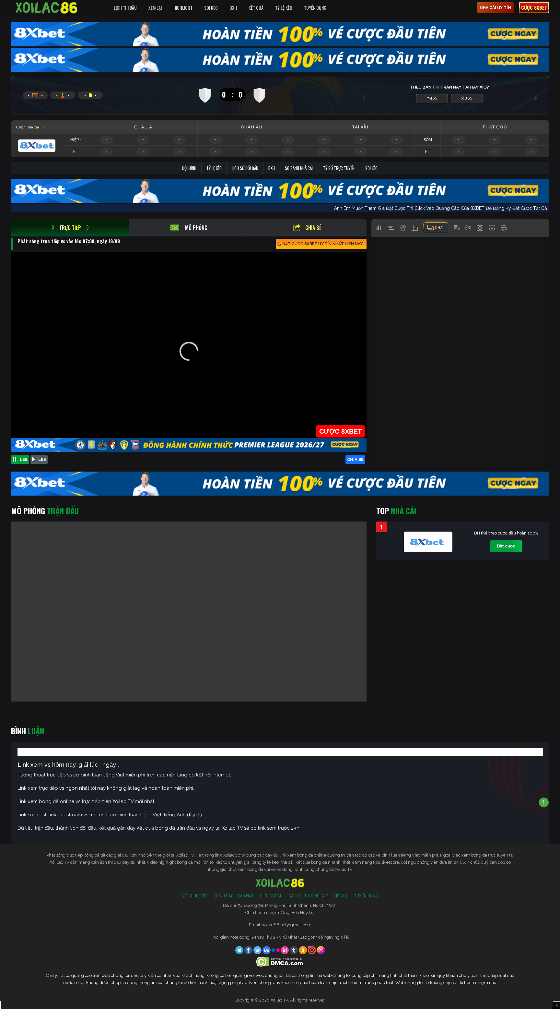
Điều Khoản (271, 895)
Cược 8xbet (534, 7)
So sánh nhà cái (299, 168)
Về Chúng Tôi (195, 895)
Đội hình (189, 168)
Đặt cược (506, 546)
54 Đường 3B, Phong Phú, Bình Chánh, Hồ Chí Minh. (287, 905)
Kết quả (256, 7)
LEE (24, 459)
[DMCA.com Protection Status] (280, 961)
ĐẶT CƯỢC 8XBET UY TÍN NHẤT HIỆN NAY (322, 244)
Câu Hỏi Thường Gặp (308, 895)
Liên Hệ (341, 895)
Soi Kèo (211, 7)
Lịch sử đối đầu (245, 168)
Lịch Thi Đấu (125, 7)
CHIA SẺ (355, 459)
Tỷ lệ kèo (214, 168)
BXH (233, 7)
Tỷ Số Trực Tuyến (339, 168)
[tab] (70, 227)
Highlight (182, 7)
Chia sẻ (313, 228)
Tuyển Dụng (315, 7)
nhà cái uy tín (495, 8)
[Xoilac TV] (46, 8)
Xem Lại (155, 7)
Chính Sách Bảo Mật (234, 895)
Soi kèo (371, 168)
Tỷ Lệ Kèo (283, 7)
